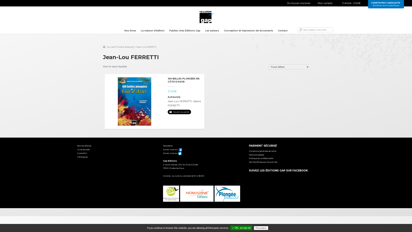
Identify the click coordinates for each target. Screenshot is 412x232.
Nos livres (130, 30)
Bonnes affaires (84, 146)
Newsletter (168, 146)
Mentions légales (256, 155)
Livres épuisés (83, 149)
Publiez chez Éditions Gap (184, 30)
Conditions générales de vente (262, 151)
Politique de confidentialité (261, 158)
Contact (283, 30)
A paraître (82, 153)
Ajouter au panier (181, 112)
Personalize (261, 228)
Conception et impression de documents (248, 30)
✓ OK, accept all (241, 228)
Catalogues (82, 157)
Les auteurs (212, 30)
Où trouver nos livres (298, 3)
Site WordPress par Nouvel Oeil (263, 162)
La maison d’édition (152, 30)
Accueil (111, 47)
